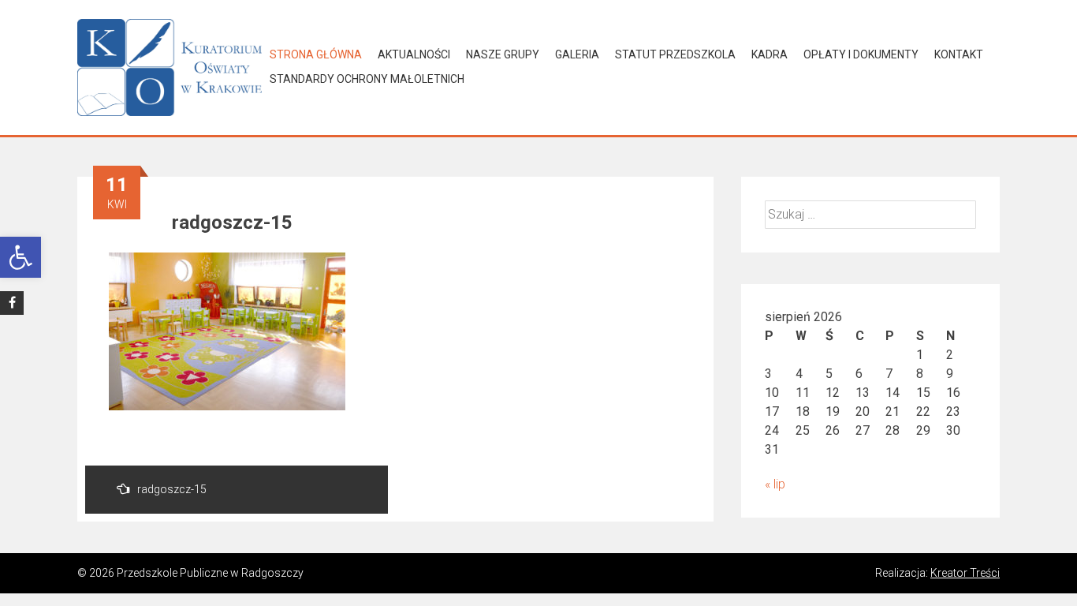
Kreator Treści (965, 573)
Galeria (577, 54)
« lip (775, 484)
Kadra (769, 54)
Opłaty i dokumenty (861, 54)
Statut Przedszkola (675, 54)
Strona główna (316, 54)
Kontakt (958, 54)
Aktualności (414, 54)
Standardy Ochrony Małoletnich (367, 79)
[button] (20, 257)
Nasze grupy (502, 54)
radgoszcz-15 (172, 489)
